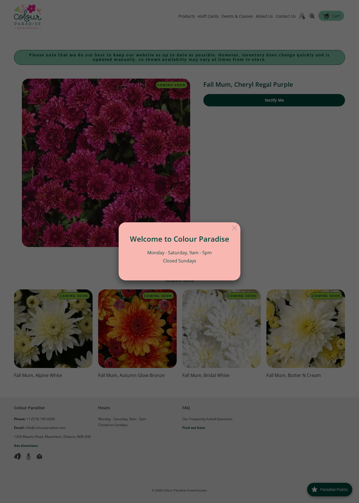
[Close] (235, 228)
